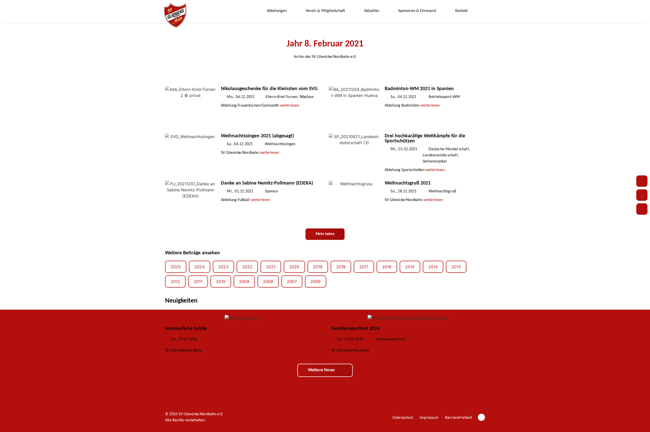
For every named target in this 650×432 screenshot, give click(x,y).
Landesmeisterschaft (440, 155)
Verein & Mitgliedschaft (325, 11)
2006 (316, 281)
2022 (247, 266)
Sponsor (271, 191)
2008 (268, 281)
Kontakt (461, 11)
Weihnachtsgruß (442, 191)
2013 (456, 266)
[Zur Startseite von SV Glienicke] (175, 15)
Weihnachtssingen (280, 144)
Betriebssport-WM (444, 97)
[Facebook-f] (481, 417)
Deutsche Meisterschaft (449, 149)
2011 (198, 281)
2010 (220, 281)
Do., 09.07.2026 (184, 339)
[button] (481, 11)
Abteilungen (277, 11)
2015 (410, 266)
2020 (294, 266)
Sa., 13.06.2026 (350, 339)
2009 (244, 281)
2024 (199, 266)
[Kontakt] (641, 181)
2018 (341, 266)
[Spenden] (641, 195)
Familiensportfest (390, 339)
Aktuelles (371, 11)
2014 (433, 266)
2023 (223, 266)
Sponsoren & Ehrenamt (417, 11)
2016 (387, 266)
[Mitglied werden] (641, 209)
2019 (317, 266)
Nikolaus (307, 97)
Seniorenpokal (435, 161)
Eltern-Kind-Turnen (282, 97)
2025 (176, 266)
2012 (175, 281)
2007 (292, 281)
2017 (363, 266)
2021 (270, 266)
